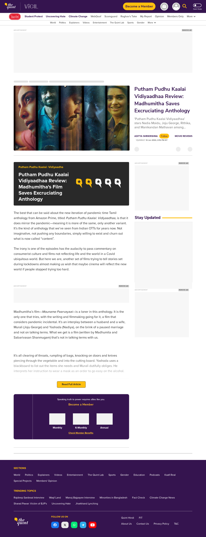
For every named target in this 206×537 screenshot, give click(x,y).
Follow (164, 136)
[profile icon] (176, 6)
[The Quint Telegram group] (83, 525)
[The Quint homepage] (10, 6)
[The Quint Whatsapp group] (74, 525)
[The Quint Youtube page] (92, 525)
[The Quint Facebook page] (55, 525)
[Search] (184, 6)
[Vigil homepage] (31, 6)
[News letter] (164, 6)
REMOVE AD (187, 30)
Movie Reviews (183, 136)
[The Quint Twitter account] (65, 525)
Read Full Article (71, 384)
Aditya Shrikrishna (146, 136)
